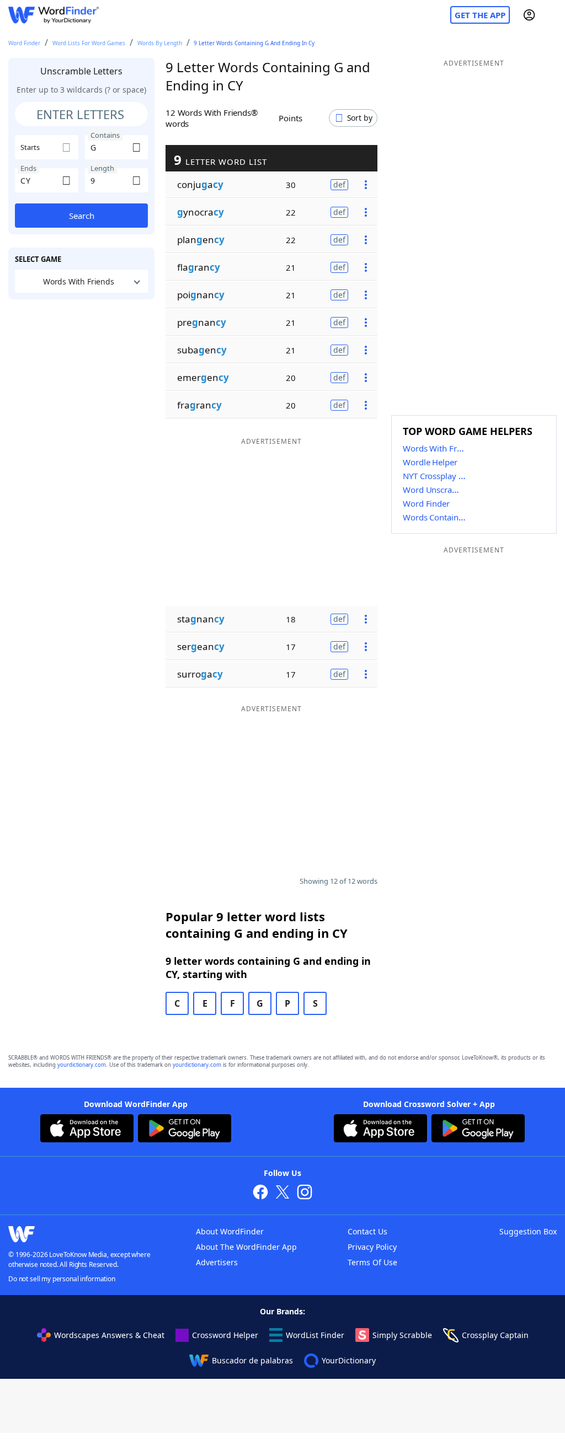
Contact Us (367, 1231)
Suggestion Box (528, 1231)
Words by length (159, 43)
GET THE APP (480, 14)
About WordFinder (230, 1231)
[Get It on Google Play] (184, 1129)
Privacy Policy (372, 1247)
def (339, 184)
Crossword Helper (225, 1335)
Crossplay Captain (495, 1335)
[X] (282, 1193)
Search (81, 215)
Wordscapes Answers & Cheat (109, 1335)
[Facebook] (260, 1193)
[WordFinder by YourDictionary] (53, 15)
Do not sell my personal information (61, 1278)
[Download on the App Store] (87, 1129)
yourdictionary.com (81, 1064)
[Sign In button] (529, 15)
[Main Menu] (552, 15)
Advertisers (217, 1262)
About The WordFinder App (246, 1247)
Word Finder (24, 43)
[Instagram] (304, 1193)
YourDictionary (349, 1360)
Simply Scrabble (402, 1335)
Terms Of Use (372, 1262)
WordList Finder (315, 1335)
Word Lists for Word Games (88, 43)
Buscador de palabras (252, 1360)
